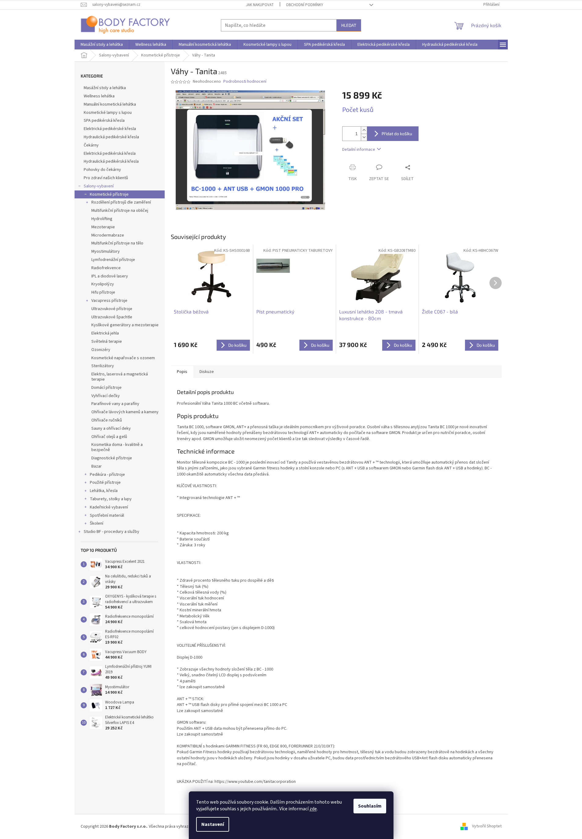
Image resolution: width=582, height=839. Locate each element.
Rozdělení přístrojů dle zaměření (121, 202)
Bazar (96, 466)
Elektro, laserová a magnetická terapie (119, 376)
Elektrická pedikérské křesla (110, 129)
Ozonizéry (100, 350)
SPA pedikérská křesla (104, 121)
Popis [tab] (182, 372)
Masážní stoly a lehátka (105, 88)
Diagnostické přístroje (111, 458)
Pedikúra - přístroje (107, 475)
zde (313, 808)
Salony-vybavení (99, 186)
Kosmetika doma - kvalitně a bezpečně (117, 447)
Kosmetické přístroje (109, 194)
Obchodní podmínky (304, 5)
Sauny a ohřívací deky (111, 428)
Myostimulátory (105, 251)
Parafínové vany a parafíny (115, 404)
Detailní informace (358, 149)
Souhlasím (370, 806)
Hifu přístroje (103, 292)
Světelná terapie (106, 341)
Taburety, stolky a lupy (111, 499)
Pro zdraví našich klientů (106, 178)
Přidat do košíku (397, 133)
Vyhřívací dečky (105, 396)
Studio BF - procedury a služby (111, 532)
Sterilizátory (102, 366)
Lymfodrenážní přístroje (113, 260)
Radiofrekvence (106, 268)
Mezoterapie (103, 227)
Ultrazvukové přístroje (111, 309)
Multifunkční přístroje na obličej (119, 211)
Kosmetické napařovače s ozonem (123, 358)
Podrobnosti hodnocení (244, 82)
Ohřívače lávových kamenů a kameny (125, 412)
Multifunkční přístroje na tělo (117, 243)
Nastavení (212, 824)
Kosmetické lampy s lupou (108, 113)
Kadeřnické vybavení (109, 507)
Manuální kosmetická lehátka (110, 104)
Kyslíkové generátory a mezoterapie (125, 325)
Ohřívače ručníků (106, 420)
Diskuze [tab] (206, 372)
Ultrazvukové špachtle (111, 317)
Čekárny (91, 145)
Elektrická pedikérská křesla (110, 153)
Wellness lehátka (99, 96)
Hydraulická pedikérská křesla (111, 161)
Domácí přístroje (106, 388)
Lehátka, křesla (104, 491)
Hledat (348, 25)
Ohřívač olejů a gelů (109, 437)
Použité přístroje (105, 482)
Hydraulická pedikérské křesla (111, 137)
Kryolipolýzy (102, 284)
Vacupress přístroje (109, 301)
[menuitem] (102, 44)
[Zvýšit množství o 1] (364, 130)
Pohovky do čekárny (102, 170)
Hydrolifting (101, 219)
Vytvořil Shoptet (487, 826)
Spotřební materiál (107, 515)
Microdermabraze (107, 235)
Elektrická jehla (105, 333)
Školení (96, 523)
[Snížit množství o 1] (364, 137)
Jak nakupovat (260, 5)
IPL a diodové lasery (109, 276)
